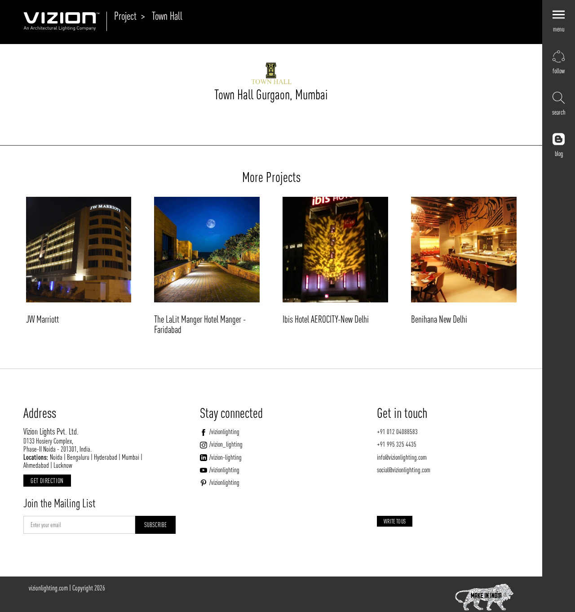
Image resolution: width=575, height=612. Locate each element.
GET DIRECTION (47, 480)
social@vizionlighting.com (403, 470)
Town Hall (167, 16)
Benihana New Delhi (439, 319)
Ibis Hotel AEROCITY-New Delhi (326, 319)
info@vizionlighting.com (402, 457)
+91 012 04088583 (397, 431)
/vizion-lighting (225, 457)
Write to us (395, 521)
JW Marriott (42, 319)
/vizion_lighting (225, 444)
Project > (129, 16)
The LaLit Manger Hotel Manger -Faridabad (200, 324)
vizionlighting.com (48, 588)
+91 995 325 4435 (396, 444)
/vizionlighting (224, 431)
